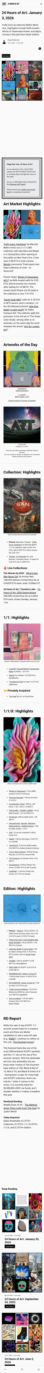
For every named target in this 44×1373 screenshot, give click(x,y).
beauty (12, 675)
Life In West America (17, 852)
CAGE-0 (20, 931)
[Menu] (41, 4)
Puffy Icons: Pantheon (15, 244)
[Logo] (4, 4)
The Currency (14, 858)
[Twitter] (40, 48)
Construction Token (16, 804)
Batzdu (6, 264)
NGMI (12, 1038)
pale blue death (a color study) (21, 949)
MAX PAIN (13, 967)
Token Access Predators (18, 989)
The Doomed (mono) (23, 1042)
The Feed (12, 697)
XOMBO (12, 961)
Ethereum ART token (17, 185)
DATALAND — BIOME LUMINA (21, 810)
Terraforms (13, 845)
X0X (10, 833)
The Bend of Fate (16, 682)
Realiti (11, 839)
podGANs (13, 871)
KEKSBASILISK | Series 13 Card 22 (22, 974)
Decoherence (14, 865)
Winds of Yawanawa (17, 791)
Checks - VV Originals (17, 557)
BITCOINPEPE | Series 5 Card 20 (22, 983)
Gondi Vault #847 (12, 299)
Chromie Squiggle (16, 798)
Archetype (13, 817)
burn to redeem (15, 998)
